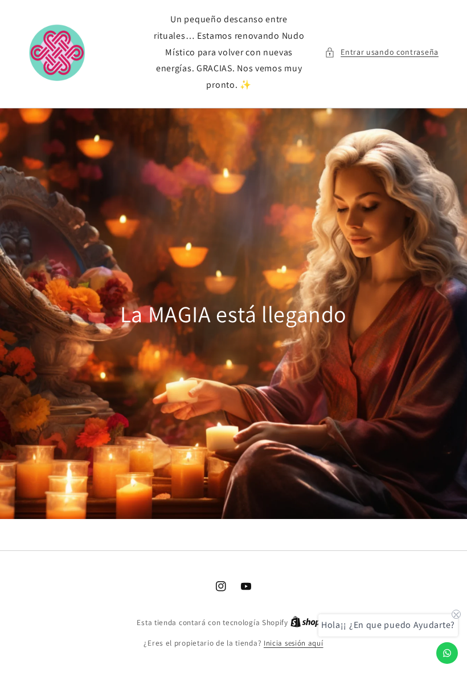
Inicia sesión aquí (293, 643)
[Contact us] (447, 653)
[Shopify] (310, 622)
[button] (382, 52)
